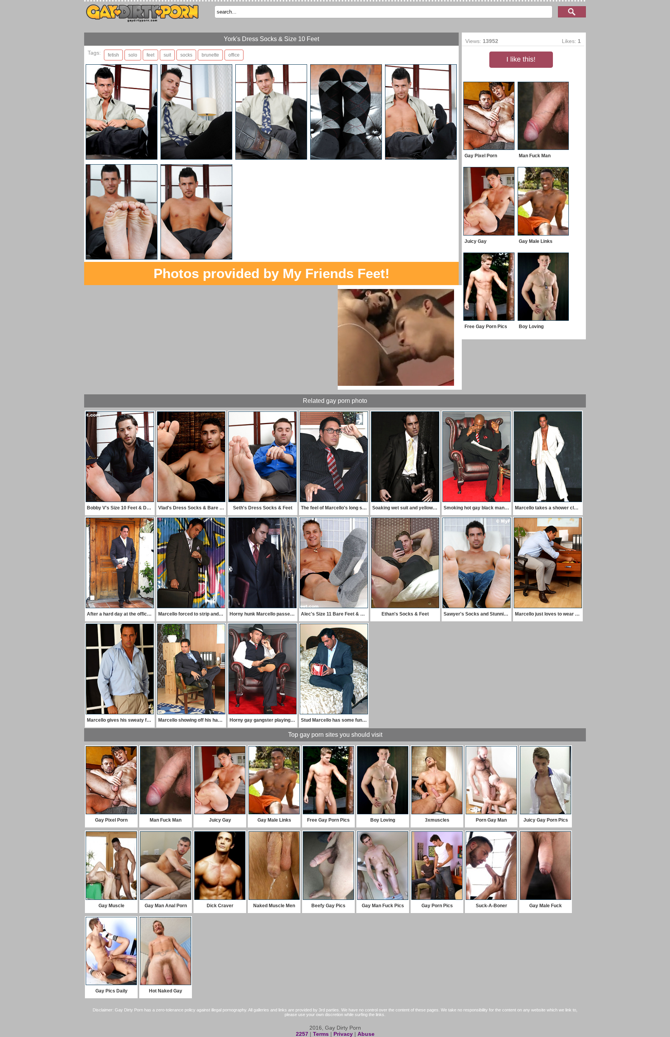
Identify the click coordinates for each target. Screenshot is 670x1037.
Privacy (343, 1034)
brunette (210, 55)
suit (167, 55)
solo (132, 55)
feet (150, 55)
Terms (321, 1034)
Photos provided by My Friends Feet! (272, 273)
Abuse (366, 1034)
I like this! (520, 59)
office (234, 55)
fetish (113, 55)
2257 (302, 1034)
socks (186, 55)
